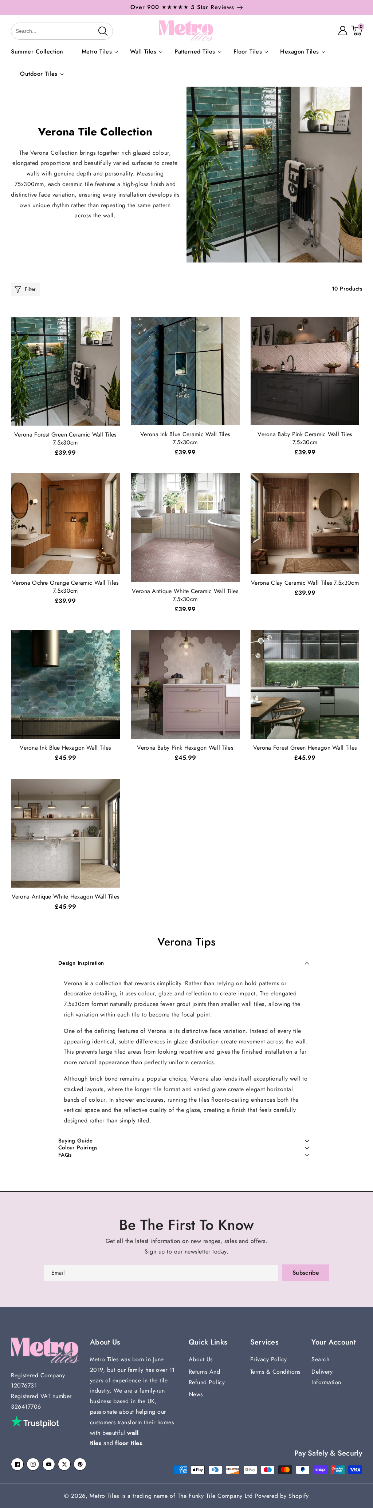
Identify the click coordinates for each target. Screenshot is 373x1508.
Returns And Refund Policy (207, 1376)
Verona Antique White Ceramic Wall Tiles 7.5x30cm (185, 595)
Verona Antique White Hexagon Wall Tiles (65, 897)
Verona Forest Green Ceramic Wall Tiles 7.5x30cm (65, 439)
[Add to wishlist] (113, 327)
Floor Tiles (247, 52)
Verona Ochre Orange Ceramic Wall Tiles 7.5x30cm (65, 587)
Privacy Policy (268, 1359)
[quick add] (113, 343)
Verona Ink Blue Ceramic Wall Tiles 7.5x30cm (185, 438)
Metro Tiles (97, 52)
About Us (201, 1359)
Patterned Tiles (194, 52)
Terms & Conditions (275, 1371)
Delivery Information (326, 1376)
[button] (19, 31)
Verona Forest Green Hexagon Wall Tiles (305, 748)
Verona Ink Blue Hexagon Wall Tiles (65, 748)
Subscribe (305, 1272)
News (196, 1394)
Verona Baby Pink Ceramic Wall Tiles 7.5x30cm (305, 438)
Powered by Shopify (282, 1496)
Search (320, 1359)
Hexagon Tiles (299, 52)
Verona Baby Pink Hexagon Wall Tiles (185, 748)
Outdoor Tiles (39, 74)
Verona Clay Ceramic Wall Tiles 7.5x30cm (305, 583)
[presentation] (364, 11)
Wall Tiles (143, 52)
